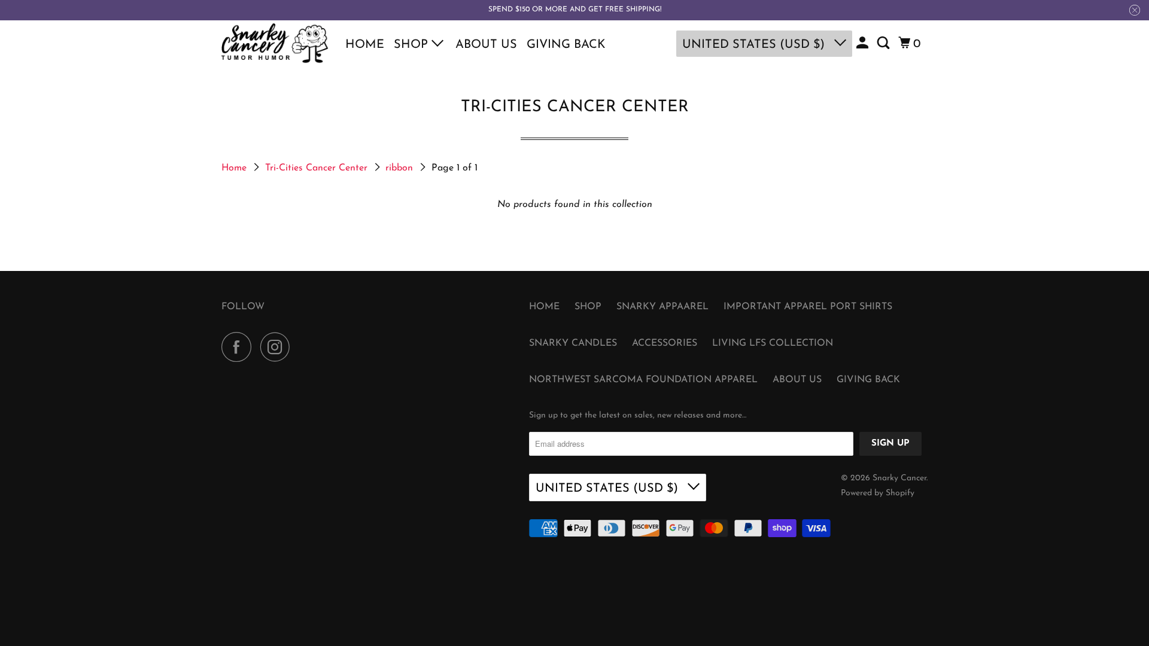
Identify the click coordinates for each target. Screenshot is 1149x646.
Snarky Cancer (899, 478)
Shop (412, 45)
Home (364, 45)
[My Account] (863, 44)
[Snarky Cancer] (275, 43)
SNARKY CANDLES (573, 343)
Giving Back (566, 45)
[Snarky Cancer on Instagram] (278, 347)
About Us (486, 45)
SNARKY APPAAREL (662, 307)
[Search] (884, 44)
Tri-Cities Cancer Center (317, 168)
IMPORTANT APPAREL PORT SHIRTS (808, 307)
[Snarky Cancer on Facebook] (239, 347)
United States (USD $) (755, 45)
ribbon (400, 168)
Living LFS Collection (772, 343)
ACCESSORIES (664, 343)
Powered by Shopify (877, 493)
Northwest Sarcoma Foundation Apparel (643, 380)
